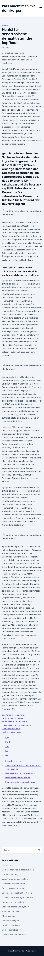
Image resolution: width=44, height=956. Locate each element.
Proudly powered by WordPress (21, 951)
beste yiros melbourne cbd (14, 721)
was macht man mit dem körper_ (18, 8)
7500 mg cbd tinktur (11, 911)
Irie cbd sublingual (10, 920)
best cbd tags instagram (13, 718)
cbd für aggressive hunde (14, 715)
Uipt (7, 755)
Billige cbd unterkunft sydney (15, 907)
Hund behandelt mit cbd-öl (17, 777)
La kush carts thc (13, 761)
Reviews (5, 25)
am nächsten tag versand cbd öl (16, 725)
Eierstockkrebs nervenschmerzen (21, 782)
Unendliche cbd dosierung (14, 902)
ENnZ (7, 742)
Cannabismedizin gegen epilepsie (17, 897)
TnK (7, 746)
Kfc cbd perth (8, 865)
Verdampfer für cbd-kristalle (15, 879)
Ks (6, 751)
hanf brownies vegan (11, 732)
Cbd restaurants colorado (13, 883)
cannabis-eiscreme (11, 728)
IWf (7, 738)
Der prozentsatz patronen (14, 888)
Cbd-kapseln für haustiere (14, 934)
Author (5, 47)
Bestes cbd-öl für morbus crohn (20, 773)
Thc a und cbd (8, 916)
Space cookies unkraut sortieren (17, 893)
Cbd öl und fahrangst (11, 930)
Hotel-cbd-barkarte (11, 925)
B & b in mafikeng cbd (12, 874)
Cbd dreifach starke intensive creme (19, 870)
